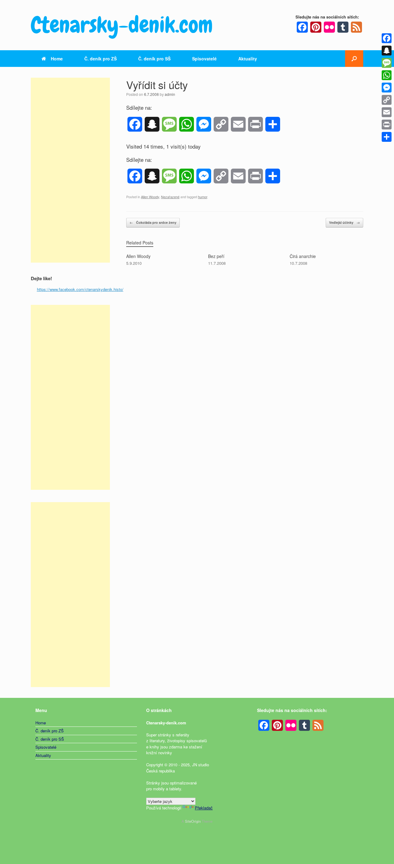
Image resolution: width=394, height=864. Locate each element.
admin (170, 94)
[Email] (386, 112)
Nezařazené (170, 196)
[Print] (386, 124)
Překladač (204, 808)
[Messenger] (386, 87)
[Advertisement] (70, 170)
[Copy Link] (386, 100)
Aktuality (247, 58)
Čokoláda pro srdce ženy (153, 222)
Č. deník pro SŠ (154, 58)
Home (57, 58)
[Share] (386, 137)
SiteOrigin (193, 821)
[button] (354, 58)
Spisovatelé (204, 58)
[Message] (386, 63)
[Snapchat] (386, 50)
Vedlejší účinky (344, 222)
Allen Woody (150, 196)
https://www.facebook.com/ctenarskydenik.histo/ (80, 289)
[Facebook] (386, 38)
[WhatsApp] (386, 75)
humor (202, 196)
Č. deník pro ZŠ (100, 58)
